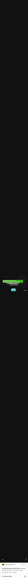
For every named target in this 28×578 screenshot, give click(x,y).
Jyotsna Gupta (8, 576)
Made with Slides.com (10, 564)
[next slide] (25, 559)
